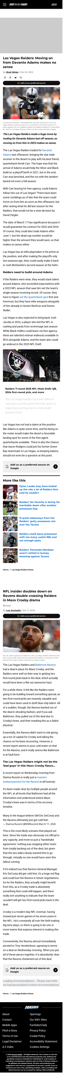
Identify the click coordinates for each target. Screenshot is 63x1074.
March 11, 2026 (47, 824)
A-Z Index (7, 1046)
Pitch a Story (9, 1030)
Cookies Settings (39, 1046)
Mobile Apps (9, 1025)
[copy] (21, 78)
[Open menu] (4, 4)
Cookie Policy (37, 1035)
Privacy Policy (38, 1030)
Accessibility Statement (43, 1041)
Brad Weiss (12, 72)
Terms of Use (10, 1035)
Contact (7, 1019)
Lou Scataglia (13, 610)
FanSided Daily (38, 1025)
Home (6, 570)
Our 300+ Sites (38, 1019)
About (5, 1014)
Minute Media (17, 1054)
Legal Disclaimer (12, 1041)
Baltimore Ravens (45, 664)
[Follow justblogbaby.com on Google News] (55, 466)
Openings (35, 1014)
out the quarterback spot (33, 297)
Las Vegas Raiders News (22, 570)
